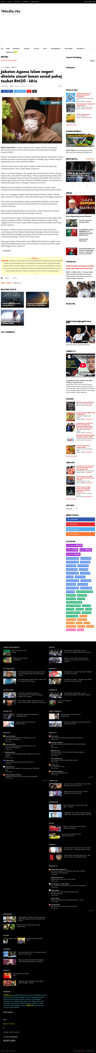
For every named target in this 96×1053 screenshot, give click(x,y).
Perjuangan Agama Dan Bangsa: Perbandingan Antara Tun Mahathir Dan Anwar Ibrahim (87, 251)
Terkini (9, 1)
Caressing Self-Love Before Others (21, 974)
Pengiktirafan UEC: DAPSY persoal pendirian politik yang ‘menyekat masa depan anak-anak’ (78, 813)
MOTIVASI (70, 620)
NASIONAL (16, 49)
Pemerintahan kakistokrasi (83, 240)
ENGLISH (69, 595)
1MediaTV (70, 569)
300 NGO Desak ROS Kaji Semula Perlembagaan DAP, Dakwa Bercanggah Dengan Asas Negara (30, 694)
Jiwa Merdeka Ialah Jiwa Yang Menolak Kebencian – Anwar (67, 900)
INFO (85, 623)
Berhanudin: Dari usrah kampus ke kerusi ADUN (64, 906)
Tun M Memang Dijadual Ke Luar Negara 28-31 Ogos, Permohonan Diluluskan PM (20, 738)
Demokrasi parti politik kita (85, 402)
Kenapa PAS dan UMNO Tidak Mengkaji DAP (85, 414)
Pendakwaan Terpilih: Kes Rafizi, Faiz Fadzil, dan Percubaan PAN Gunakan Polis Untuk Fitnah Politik (84, 425)
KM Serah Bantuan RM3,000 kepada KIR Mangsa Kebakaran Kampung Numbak (68, 753)
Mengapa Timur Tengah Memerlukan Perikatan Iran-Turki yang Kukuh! (78, 673)
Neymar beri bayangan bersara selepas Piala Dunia (71, 835)
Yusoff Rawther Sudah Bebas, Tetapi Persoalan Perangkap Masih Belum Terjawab (78, 175)
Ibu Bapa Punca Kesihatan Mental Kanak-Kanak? (71, 715)
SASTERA (81, 620)
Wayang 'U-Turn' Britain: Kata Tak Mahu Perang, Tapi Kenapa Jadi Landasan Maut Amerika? (76, 659)
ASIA (78, 623)
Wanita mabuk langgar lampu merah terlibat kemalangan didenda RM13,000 (83, 489)
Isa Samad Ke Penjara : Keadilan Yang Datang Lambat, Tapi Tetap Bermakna (78, 680)
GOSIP (82, 616)
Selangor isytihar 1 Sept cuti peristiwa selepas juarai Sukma (74, 827)
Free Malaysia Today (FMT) (60, 884)
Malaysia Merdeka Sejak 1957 (59, 773)
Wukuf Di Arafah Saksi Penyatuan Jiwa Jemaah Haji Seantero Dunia (77, 723)
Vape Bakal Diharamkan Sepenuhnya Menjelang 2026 (27, 715)
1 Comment (88, 472)
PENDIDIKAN (70, 588)
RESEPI (80, 630)
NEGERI (69, 566)
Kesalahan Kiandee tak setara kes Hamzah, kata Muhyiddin (21, 776)
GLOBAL (26, 49)
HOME (8, 49)
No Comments (88, 483)
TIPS (87, 609)
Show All (45, 780)
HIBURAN (80, 595)
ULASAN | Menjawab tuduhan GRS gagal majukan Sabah (85, 436)
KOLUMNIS (80, 49)
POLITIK (36, 49)
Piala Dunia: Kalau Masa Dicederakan (20, 659)
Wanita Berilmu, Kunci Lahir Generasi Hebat (63, 879)
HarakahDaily (55, 905)
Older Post (17, 283)
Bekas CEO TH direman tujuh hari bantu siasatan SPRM (28, 926)
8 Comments (88, 101)
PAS (68, 577)
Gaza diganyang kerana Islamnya (78, 216)
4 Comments (88, 109)
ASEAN (80, 626)
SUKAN (82, 569)
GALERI (69, 609)
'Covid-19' (17, 1)
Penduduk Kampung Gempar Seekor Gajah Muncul (19, 762)
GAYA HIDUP (68, 49)
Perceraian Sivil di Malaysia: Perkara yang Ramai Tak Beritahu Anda (22, 769)
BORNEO (81, 584)
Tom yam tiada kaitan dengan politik (83, 446)
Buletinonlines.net (57, 878)
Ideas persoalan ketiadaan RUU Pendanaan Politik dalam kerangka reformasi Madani (31, 961)
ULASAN (85, 606)
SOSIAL (78, 609)
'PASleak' (25, 1)
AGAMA (7, 67)
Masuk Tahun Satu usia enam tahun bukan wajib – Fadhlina (75, 806)
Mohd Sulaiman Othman (13, 775)
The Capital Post (56, 759)
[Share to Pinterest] (29, 91)
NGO (44, 49)
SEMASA (78, 577)
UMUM (80, 599)
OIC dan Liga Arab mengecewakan (85, 221)
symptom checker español (11, 1032)
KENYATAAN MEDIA (73, 602)
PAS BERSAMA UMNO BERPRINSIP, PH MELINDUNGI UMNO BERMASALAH (86, 232)
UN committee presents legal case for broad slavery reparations (68, 885)
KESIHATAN (70, 562)
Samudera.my (9, 767)
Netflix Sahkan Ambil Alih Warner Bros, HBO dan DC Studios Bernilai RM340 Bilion (77, 856)
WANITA (85, 613)
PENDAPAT (84, 588)
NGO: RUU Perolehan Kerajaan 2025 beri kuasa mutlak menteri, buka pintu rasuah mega (32, 701)
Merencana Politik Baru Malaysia (64, 701)
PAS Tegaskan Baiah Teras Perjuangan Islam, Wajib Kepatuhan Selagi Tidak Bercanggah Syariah (31, 673)
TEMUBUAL (70, 626)
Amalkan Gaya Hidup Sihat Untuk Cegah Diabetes (25, 723)
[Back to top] (91, 1048)
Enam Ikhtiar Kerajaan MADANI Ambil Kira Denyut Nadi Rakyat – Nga (69, 745)
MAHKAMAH (70, 581)
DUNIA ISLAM (71, 616)
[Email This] (34, 91)
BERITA (14, 67)
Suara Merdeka (10, 736)
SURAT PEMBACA (72, 613)
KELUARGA (70, 630)
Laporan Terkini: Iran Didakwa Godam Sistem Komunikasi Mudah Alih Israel (77, 785)
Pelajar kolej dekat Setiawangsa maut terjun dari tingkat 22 (67, 738)
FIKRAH (89, 626)
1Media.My (10, 11)
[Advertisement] (48, 32)
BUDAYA (69, 623)
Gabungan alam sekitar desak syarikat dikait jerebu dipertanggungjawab (65, 893)
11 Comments (88, 405)
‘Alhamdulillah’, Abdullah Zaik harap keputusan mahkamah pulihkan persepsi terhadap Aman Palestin (32, 919)
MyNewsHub (55, 898)
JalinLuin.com (55, 750)
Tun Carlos (54, 736)
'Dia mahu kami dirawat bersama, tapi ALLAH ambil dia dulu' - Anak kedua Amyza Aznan (77, 848)
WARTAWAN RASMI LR (59, 869)
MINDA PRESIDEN (72, 606)
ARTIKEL (69, 584)
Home (2, 1)
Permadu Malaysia (57, 771)
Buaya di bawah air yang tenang (19, 651)
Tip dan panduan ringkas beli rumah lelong (85, 105)
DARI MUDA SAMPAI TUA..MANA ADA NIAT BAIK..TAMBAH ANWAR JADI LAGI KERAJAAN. (68, 872)
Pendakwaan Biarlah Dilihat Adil (34, 939)
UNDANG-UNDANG (83, 592)
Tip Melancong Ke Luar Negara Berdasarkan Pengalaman (83, 95)
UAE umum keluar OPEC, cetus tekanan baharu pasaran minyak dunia (32, 953)
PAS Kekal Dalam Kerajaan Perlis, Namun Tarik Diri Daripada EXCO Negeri (32, 680)
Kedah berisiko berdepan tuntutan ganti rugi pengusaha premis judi (80, 267)
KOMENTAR (70, 558)
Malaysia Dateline (57, 742)
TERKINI (83, 562)
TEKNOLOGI (10, 52)
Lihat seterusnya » (71, 125)
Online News (9, 760)
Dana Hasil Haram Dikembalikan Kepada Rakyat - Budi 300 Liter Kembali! (23, 755)
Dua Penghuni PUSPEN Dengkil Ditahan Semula (64, 760)
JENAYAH (84, 581)
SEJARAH (69, 599)
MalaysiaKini (55, 890)
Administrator (35, 1)
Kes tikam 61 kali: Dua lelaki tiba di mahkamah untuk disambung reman (85, 467)
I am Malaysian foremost (57, 766)
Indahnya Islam (12, 939)
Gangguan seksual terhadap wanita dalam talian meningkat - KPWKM (30, 982)
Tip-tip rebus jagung (83, 114)
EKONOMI (81, 566)
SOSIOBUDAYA (55, 49)
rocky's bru (55, 765)
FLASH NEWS (71, 546)
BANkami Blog (10, 752)
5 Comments (88, 118)
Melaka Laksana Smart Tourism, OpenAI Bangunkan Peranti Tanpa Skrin (76, 792)
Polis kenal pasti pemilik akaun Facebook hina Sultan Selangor (85, 478)
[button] (85, 49)
